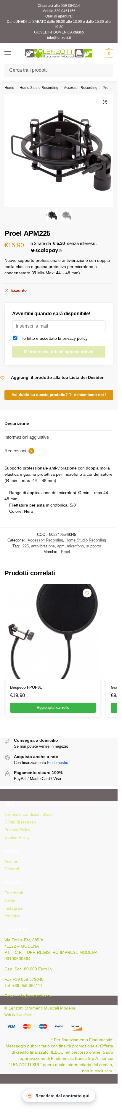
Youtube (12, 916)
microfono (75, 546)
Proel (65, 551)
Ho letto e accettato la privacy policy (53, 338)
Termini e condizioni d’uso (28, 814)
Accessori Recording (80, 88)
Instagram (13, 908)
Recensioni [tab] (18, 450)
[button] (108, 53)
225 (26, 546)
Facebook (13, 892)
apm (61, 546)
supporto (93, 546)
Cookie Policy (17, 837)
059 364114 (70, 6)
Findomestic (57, 762)
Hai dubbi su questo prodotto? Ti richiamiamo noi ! (59, 395)
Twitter (10, 900)
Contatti (11, 868)
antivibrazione (43, 546)
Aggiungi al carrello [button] (53, 708)
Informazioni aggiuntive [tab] (26, 437)
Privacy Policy (17, 829)
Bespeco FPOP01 (26, 687)
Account (12, 861)
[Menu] (13, 53)
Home (9, 88)
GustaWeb (24, 1014)
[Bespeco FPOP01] (53, 631)
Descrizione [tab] (16, 423)
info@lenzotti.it (59, 38)
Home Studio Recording (39, 88)
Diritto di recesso (20, 822)
